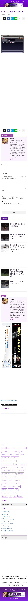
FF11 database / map (7, 519)
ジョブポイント (21, 470)
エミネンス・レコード (7, 464)
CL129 (24, 448)
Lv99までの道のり (14, 451)
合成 (19, 486)
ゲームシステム (14, 467)
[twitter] (4, 18)
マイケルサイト (6, 526)
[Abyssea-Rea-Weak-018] (12, 18)
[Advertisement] (14, 27)
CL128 (19, 448)
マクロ (24, 477)
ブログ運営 (20, 473)
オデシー (16, 464)
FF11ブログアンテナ (7, 523)
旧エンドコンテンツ (6, 493)
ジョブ (13, 470)
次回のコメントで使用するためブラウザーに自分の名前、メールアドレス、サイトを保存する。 (13, 197)
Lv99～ (21, 451)
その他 (22, 454)
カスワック (23, 464)
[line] (15, 18)
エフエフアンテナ (6, 521)
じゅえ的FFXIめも (6, 528)
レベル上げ (4, 483)
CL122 (8, 448)
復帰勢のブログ (6, 516)
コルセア (23, 467)
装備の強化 (4, 496)
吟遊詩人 (4, 489)
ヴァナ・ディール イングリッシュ (16, 483)
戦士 (17, 489)
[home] (12, 159)
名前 (3, 190)
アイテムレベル (5, 457)
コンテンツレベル (6, 470)
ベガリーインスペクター (14, 477)
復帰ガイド (11, 489)
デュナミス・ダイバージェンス (9, 473)
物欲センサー (16, 493)
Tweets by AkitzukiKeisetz (9, 400)
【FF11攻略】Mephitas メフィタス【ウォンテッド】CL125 (17, 236)
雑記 (15, 496)
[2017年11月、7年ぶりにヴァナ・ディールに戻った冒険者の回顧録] (14, 5)
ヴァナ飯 (4, 486)
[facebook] (8, 18)
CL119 (3, 448)
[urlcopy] (23, 18)
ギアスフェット (5, 467)
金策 (10, 496)
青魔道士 (20, 496)
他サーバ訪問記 (12, 486)
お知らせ (17, 454)
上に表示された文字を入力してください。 (12, 203)
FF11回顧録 (4, 451)
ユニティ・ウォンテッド (14, 480)
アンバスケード (14, 457)
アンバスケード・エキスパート (9, 460)
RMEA (3, 454)
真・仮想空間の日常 (7, 531)
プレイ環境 (4, 477)
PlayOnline (4, 514)
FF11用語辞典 (5, 511)
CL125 (13, 448)
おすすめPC (10, 454)
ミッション (4, 480)
